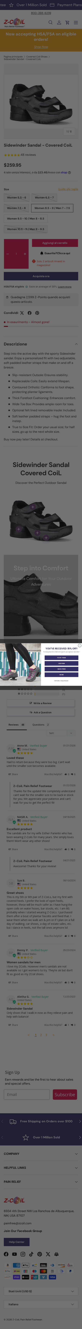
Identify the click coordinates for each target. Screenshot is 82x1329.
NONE (61, 675)
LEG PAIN (61, 663)
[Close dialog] (79, 645)
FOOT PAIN (61, 658)
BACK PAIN (61, 669)
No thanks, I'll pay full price (61, 681)
